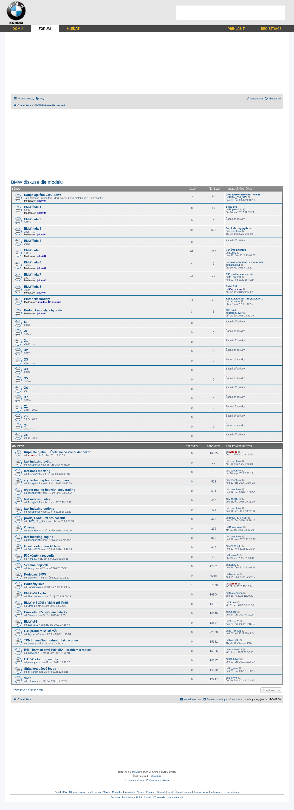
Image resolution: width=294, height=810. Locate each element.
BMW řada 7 (32, 274)
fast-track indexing (37, 471)
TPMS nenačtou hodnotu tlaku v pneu (51, 640)
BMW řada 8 (32, 286)
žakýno (32, 681)
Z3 (26, 416)
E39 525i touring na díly (41, 659)
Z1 (26, 406)
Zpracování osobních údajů (169, 797)
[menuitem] (40, 98)
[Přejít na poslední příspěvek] (238, 451)
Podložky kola (34, 584)
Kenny (232, 252)
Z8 (26, 435)
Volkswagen (217, 792)
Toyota (197, 792)
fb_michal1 (235, 277)
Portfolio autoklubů (132, 797)
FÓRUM (45, 29)
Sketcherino (34, 596)
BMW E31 (231, 286)
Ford (89, 792)
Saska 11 (33, 624)
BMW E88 (231, 206)
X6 (26, 387)
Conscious (235, 289)
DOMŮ (18, 29)
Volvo (206, 792)
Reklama (115, 797)
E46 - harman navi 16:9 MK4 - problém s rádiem (58, 650)
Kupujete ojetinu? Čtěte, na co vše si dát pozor (57, 452)
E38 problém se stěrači (239, 274)
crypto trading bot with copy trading (49, 489)
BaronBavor (236, 312)
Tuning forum (232, 792)
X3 (26, 359)
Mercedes (117, 792)
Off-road (231, 310)
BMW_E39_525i (238, 197)
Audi (57, 792)
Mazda (106, 792)
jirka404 (41, 200)
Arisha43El (34, 549)
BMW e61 (30, 621)
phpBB (135, 771)
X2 (26, 350)
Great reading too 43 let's (42, 546)
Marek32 (32, 643)
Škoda (178, 792)
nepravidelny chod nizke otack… (245, 262)
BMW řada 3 (32, 228)
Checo (31, 615)
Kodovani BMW (35, 574)
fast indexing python (238, 228)
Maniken (32, 577)
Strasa (31, 605)
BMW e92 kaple (35, 593)
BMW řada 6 (32, 262)
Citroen (73, 792)
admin (31, 455)
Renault (161, 792)
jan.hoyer (33, 662)
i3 (25, 322)
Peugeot (150, 792)
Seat (170, 792)
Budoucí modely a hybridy (43, 310)
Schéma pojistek (236, 249)
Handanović (34, 587)
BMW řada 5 (32, 250)
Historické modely (37, 299)
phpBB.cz (156, 776)
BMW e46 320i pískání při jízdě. (46, 602)
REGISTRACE (271, 29)
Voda (27, 678)
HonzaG (32, 558)
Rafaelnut (234, 264)
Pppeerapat (235, 209)
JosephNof (235, 231)
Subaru (188, 792)
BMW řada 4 (32, 241)
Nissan (140, 792)
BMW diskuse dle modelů (37, 182)
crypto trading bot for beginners (47, 480)
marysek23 (34, 653)
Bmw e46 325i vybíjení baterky (45, 612)
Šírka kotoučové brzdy (40, 668)
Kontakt (148, 797)
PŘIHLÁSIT (236, 29)
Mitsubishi (129, 792)
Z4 (26, 425)
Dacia (82, 792)
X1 (26, 340)
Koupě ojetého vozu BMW (42, 195)
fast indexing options (39, 508)
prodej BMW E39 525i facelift (243, 194)
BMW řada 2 (32, 219)
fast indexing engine (38, 537)
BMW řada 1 (32, 207)
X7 (26, 397)
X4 (26, 369)
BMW (64, 792)
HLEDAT (73, 29)
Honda (97, 792)
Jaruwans (234, 301)
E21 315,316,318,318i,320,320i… (244, 298)
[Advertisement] (230, 13)
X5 (26, 378)
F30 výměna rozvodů (39, 555)
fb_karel (32, 671)
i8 (25, 331)
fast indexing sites (37, 499)
